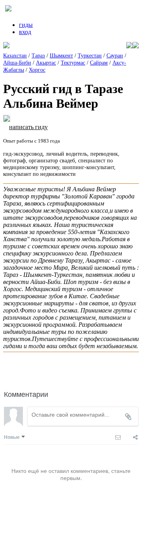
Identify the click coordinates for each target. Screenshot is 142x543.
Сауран (114, 56)
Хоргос (37, 70)
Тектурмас (73, 63)
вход (25, 32)
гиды (26, 24)
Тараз (38, 56)
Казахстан (15, 56)
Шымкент (61, 56)
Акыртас (46, 63)
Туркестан (90, 56)
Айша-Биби (17, 63)
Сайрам (99, 63)
